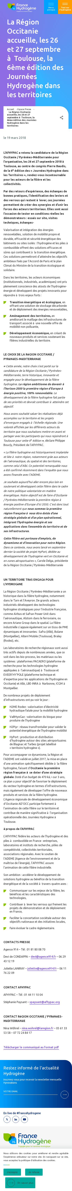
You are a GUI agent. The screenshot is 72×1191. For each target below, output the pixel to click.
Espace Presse (24, 109)
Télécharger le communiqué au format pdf (31, 1047)
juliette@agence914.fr (42, 968)
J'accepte (12, 1172)
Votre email (10, 1091)
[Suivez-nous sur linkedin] (15, 1119)
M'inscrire (65, 1095)
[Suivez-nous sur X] (6, 1119)
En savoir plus (26, 1182)
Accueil (10, 109)
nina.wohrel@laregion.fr (37, 1028)
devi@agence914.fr (43, 956)
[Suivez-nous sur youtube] (24, 1119)
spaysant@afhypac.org (45, 1002)
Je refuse (33, 1172)
